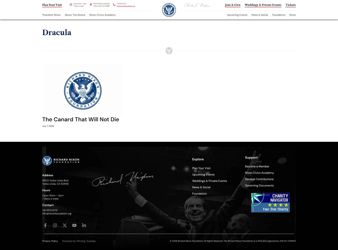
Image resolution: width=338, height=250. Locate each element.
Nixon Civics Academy (102, 14)
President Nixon (51, 14)
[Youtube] (74, 225)
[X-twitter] (65, 225)
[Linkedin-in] (84, 225)
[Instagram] (55, 225)
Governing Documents (259, 185)
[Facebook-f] (45, 225)
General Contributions (259, 179)
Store (293, 14)
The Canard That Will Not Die (80, 119)
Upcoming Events (237, 14)
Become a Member (257, 166)
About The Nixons (75, 14)
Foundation (278, 14)
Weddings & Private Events (209, 181)
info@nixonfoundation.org (126, 6)
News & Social (260, 14)
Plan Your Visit (201, 168)
